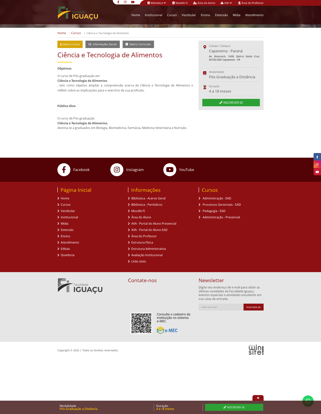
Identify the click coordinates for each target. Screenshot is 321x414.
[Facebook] (119, 2)
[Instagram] (125, 2)
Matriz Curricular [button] (140, 44)
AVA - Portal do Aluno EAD (149, 230)
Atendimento (254, 15)
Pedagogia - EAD (214, 211)
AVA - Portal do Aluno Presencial (153, 223)
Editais (65, 249)
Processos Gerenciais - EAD (221, 205)
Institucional (153, 15)
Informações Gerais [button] (104, 44)
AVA (227, 3)
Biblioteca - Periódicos (146, 205)
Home (136, 15)
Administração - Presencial (221, 217)
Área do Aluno (206, 3)
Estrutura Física (142, 242)
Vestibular (189, 15)
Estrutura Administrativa (148, 249)
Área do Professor (252, 3)
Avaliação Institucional (147, 255)
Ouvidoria (67, 255)
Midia (236, 15)
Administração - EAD (216, 198)
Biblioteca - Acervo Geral (148, 198)
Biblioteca (157, 3)
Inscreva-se (254, 307)
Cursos (172, 15)
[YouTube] (133, 2)
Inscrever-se (233, 103)
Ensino (205, 15)
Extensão (221, 15)
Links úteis (138, 261)
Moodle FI (182, 3)
